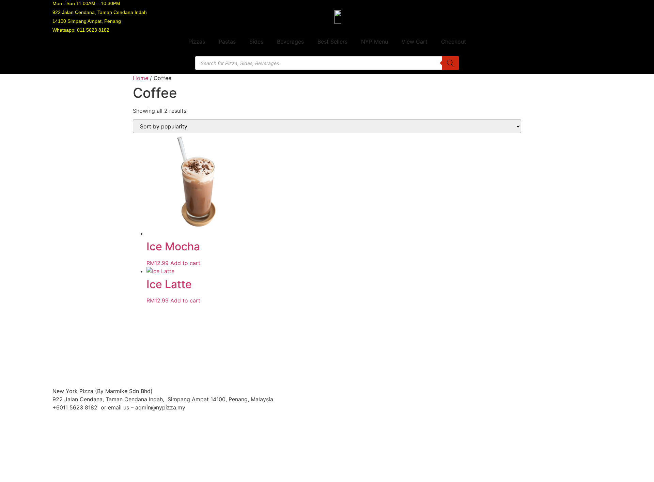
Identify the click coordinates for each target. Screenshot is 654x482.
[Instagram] (552, 395)
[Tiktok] (593, 395)
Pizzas (196, 41)
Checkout (453, 41)
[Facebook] (531, 395)
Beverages (290, 41)
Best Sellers (332, 41)
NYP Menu (374, 41)
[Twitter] (572, 395)
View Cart (414, 41)
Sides (256, 41)
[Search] (450, 63)
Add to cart (185, 263)
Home (140, 78)
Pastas (227, 41)
